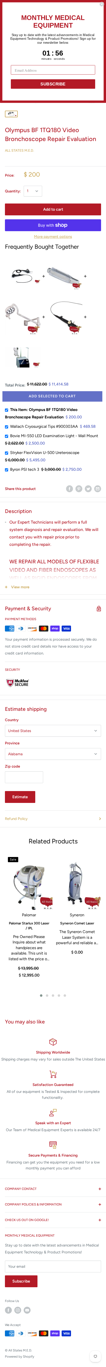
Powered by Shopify (19, 1356)
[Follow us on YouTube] (27, 1310)
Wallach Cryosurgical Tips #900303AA (44, 426)
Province (12, 743)
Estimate (20, 797)
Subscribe (21, 1281)
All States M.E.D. (19, 150)
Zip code (12, 766)
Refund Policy (16, 818)
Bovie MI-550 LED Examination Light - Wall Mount (54, 435)
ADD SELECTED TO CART (52, 396)
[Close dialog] (101, 4)
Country (11, 720)
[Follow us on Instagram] (17, 1310)
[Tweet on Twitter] (88, 488)
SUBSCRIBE (52, 84)
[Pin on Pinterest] (78, 488)
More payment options (53, 236)
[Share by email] (97, 488)
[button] (41, 995)
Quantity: (13, 191)
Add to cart (53, 209)
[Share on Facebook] (69, 488)
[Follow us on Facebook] (8, 1310)
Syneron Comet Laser (77, 923)
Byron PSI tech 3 (24, 469)
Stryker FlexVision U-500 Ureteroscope (44, 452)
